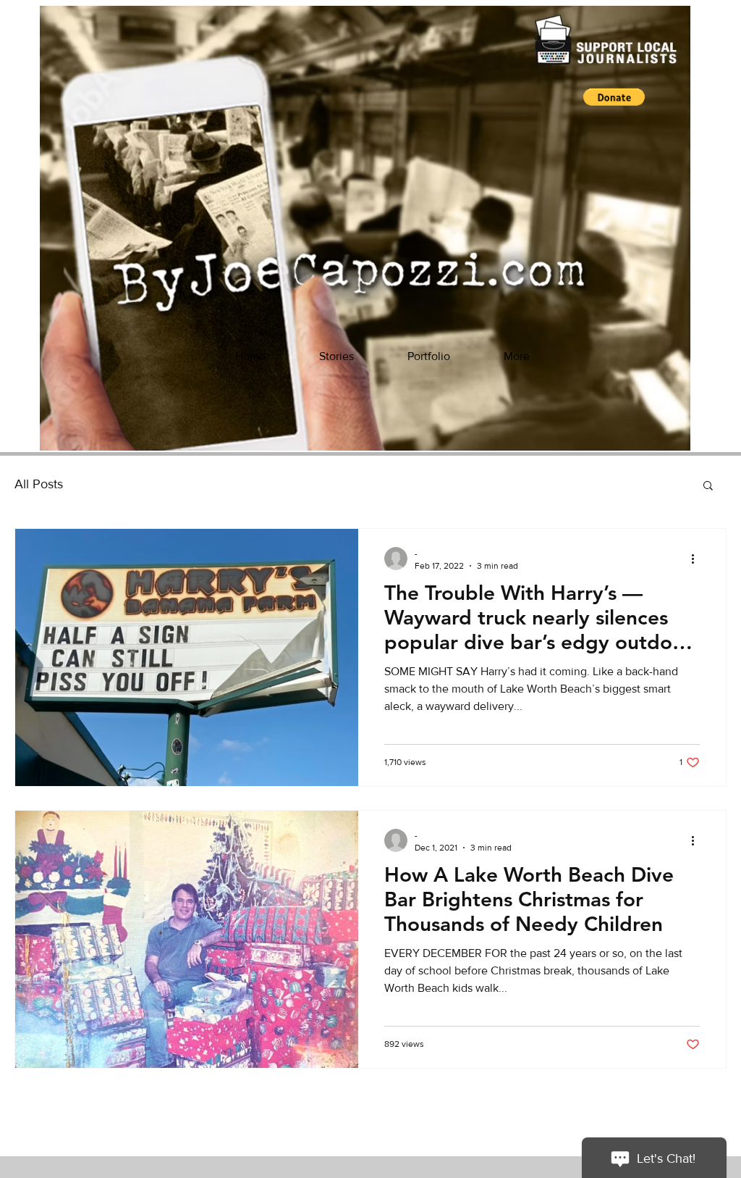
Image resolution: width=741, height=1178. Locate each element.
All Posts (38, 484)
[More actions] (697, 558)
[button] (614, 97)
